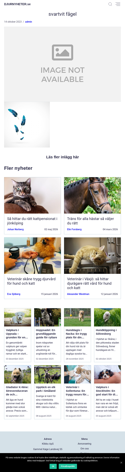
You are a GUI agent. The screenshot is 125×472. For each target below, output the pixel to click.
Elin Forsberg (74, 229)
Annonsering (84, 443)
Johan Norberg (15, 229)
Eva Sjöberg (13, 294)
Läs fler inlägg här (62, 157)
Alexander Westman (78, 294)
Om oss (84, 448)
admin (28, 21)
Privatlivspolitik (68, 466)
